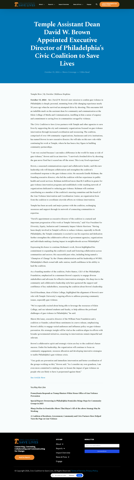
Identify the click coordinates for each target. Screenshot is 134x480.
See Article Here (38, 377)
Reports (59, 448)
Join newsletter (102, 451)
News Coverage (69, 72)
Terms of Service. (78, 470)
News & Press (61, 457)
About (58, 444)
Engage (59, 461)
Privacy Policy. (92, 470)
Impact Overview (63, 452)
